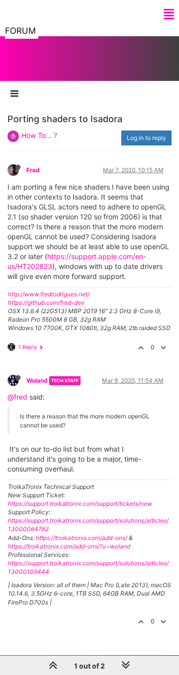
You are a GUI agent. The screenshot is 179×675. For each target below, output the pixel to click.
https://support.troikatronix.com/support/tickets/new (80, 503)
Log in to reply (146, 137)
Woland (37, 380)
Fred (33, 170)
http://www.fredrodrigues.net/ (49, 294)
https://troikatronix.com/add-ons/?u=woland (69, 546)
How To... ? (39, 135)
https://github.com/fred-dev (46, 302)
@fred (17, 397)
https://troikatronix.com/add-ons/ (81, 537)
